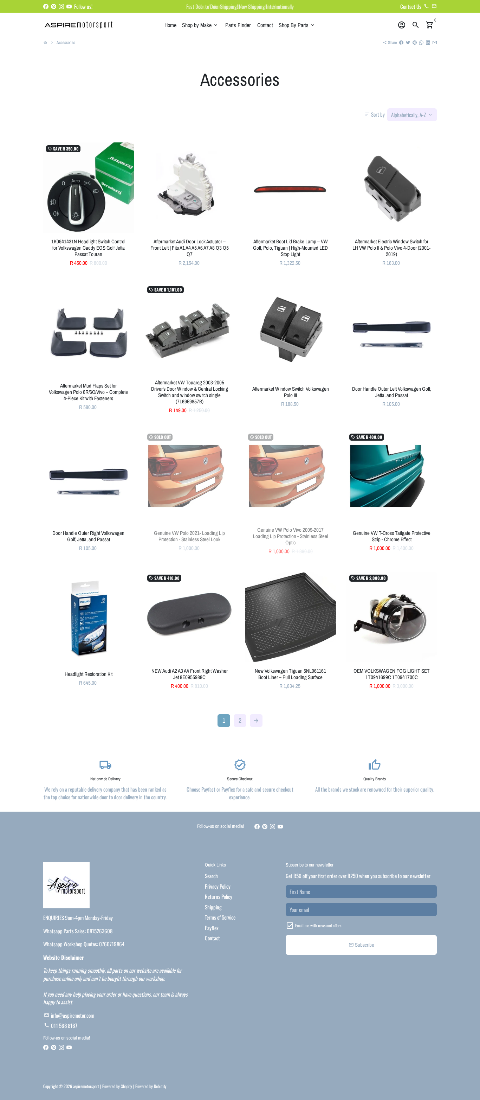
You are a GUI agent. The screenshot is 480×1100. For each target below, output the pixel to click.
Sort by (375, 114)
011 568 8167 (60, 1025)
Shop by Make (200, 25)
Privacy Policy (218, 886)
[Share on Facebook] (401, 42)
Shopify (126, 1086)
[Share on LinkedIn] (428, 42)
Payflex (212, 928)
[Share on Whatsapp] (421, 42)
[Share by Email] (435, 42)
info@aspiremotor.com (69, 1015)
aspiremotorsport (86, 1086)
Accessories (66, 42)
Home (170, 25)
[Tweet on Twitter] (408, 42)
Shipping (213, 907)
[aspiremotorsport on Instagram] (61, 6)
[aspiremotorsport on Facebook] (45, 6)
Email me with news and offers (318, 925)
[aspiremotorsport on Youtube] (69, 6)
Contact (265, 25)
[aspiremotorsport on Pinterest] (53, 6)
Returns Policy (218, 896)
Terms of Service (220, 917)
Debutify (160, 1086)
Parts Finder (238, 25)
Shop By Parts (297, 25)
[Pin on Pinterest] (415, 42)
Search (211, 876)
